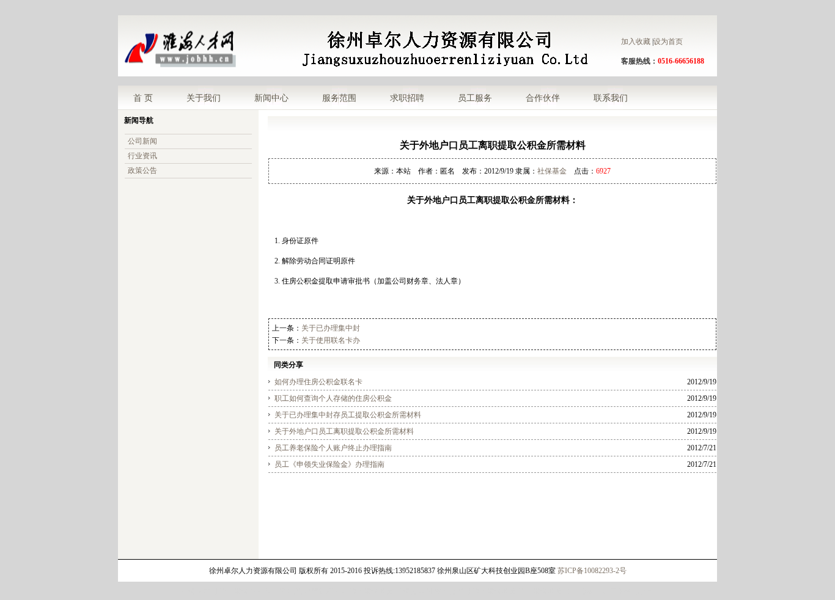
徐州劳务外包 (241, 591)
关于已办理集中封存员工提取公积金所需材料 (347, 415)
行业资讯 (142, 156)
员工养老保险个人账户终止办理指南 (333, 448)
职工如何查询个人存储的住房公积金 (333, 398)
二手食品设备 (632, 591)
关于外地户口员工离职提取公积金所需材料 (344, 431)
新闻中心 (271, 98)
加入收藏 (635, 41)
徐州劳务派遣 (372, 591)
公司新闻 (142, 141)
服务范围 (339, 98)
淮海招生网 (413, 591)
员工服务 (475, 98)
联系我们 (611, 98)
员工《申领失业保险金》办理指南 (329, 464)
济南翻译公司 (326, 591)
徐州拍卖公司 (586, 591)
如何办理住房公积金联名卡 (318, 382)
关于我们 (203, 98)
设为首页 (668, 41)
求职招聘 (407, 98)
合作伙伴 (543, 98)
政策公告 (142, 170)
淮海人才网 (199, 591)
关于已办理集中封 (330, 328)
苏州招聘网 (452, 591)
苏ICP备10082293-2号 (592, 570)
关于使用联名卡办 (330, 340)
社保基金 (552, 171)
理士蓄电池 (283, 591)
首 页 (143, 98)
